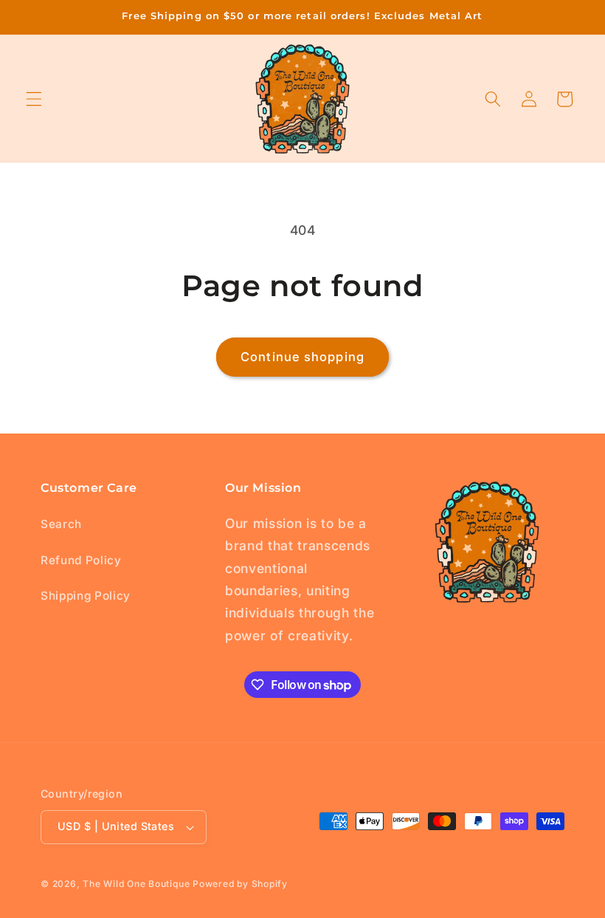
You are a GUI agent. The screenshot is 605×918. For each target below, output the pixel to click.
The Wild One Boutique (138, 883)
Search (61, 524)
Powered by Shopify (240, 883)
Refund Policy (81, 560)
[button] (34, 99)
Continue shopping (302, 356)
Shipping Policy (86, 596)
